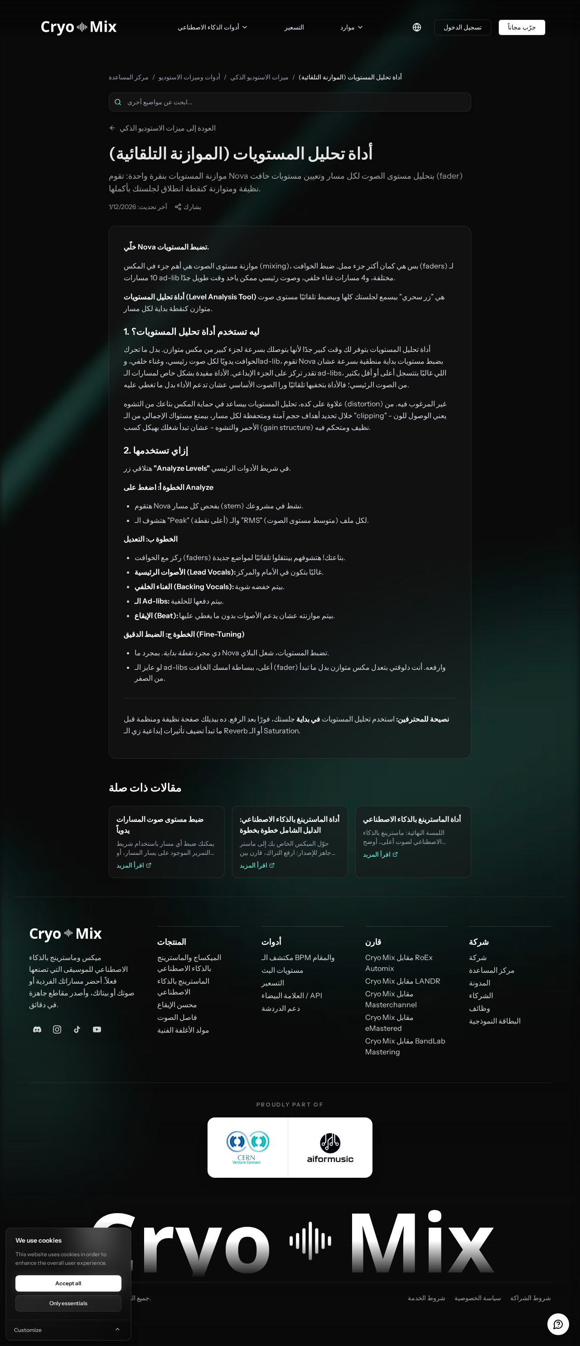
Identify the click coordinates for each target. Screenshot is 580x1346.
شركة (478, 957)
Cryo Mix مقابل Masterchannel (391, 999)
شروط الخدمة (426, 1298)
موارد (347, 27)
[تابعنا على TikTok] (77, 1029)
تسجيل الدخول (463, 27)
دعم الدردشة (280, 1008)
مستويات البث (282, 970)
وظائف (479, 1008)
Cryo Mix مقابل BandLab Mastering (405, 1046)
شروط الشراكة (530, 1298)
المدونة (479, 982)
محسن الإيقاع (177, 1004)
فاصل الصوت (177, 1017)
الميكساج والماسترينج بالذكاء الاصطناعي (189, 963)
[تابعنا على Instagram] (57, 1029)
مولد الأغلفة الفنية (183, 1029)
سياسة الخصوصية (477, 1298)
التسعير (272, 982)
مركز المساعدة (129, 77)
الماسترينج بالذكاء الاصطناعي (183, 986)
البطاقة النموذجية (495, 1020)
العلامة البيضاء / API (291, 995)
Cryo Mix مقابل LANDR (402, 980)
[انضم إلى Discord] (37, 1029)
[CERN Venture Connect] (248, 1147)
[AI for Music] (330, 1147)
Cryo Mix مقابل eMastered (389, 1023)
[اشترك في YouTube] (97, 1029)
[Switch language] (417, 27)
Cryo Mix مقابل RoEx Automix (399, 963)
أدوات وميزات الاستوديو (189, 77)
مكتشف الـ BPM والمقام (298, 957)
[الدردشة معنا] (558, 1324)
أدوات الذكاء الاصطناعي (208, 27)
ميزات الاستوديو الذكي (259, 77)
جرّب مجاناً (522, 27)
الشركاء (481, 995)
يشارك (192, 207)
